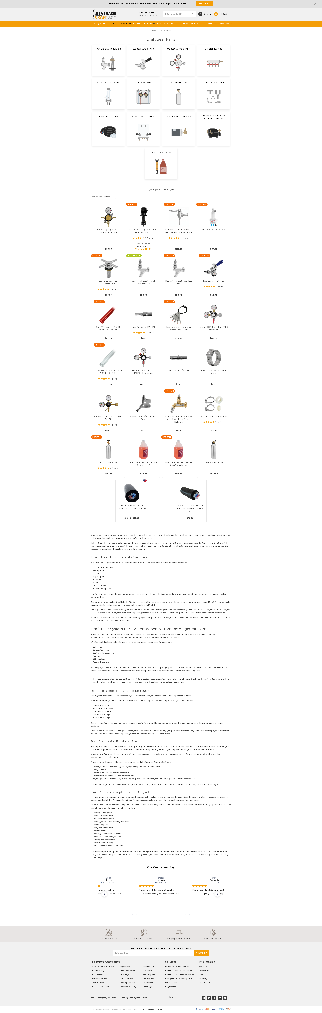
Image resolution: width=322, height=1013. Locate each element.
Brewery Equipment (142, 24)
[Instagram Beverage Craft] (204, 998)
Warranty (203, 979)
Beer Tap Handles (127, 983)
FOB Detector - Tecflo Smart (213, 229)
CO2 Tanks (147, 971)
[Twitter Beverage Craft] (209, 998)
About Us (203, 966)
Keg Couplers (149, 975)
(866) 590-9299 (146, 12)
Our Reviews (204, 983)
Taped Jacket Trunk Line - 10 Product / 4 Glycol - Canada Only (190, 508)
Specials (210, 24)
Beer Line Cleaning (128, 987)
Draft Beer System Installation (178, 971)
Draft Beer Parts (120, 24)
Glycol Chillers (126, 979)
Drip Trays (124, 975)
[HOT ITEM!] (143, 217)
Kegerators (125, 966)
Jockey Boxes (98, 983)
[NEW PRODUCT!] (143, 268)
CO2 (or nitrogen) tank (103, 567)
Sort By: (95, 197)
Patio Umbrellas (99, 979)
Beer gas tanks (99, 770)
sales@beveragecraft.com (147, 854)
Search (193, 13)
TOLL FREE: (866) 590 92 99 (103, 997)
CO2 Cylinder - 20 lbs (214, 462)
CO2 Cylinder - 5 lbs (108, 462)
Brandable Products (191, 24)
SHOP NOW (204, 4)
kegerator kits (190, 779)
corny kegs (167, 642)
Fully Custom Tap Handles (177, 966)
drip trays (146, 700)
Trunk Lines (148, 983)
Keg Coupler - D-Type (213, 281)
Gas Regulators (149, 979)
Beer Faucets (148, 966)
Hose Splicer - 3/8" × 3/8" (178, 370)
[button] (104, 894)
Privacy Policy (148, 1009)
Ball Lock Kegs (99, 971)
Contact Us (204, 971)
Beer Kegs (147, 987)
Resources (224, 24)
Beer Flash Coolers (100, 987)
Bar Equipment (100, 24)
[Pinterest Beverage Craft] (220, 998)
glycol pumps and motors (177, 731)
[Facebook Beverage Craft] (214, 998)
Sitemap (161, 1009)
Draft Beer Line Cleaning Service (179, 975)
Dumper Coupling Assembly (213, 416)
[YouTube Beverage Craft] (225, 998)
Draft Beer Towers (128, 971)
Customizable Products (103, 966)
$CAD (172, 997)
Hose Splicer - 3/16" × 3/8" (143, 327)
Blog (201, 975)
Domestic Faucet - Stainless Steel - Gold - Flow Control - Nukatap (178, 419)
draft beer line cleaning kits (118, 637)
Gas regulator (97, 602)
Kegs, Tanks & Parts (166, 24)
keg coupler (99, 610)
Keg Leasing (170, 987)
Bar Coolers (97, 975)
